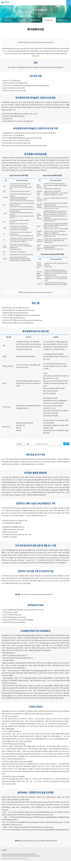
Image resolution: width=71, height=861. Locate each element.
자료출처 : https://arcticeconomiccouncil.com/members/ (34, 292)
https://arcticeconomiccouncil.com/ (42, 42)
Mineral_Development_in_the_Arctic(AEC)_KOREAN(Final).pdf (39, 841)
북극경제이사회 (49, 20)
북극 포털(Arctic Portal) (62, 20)
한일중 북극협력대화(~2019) (36, 20)
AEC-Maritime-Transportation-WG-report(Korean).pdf (36, 594)
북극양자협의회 (22, 20)
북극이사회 (8, 20)
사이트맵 (4, 850)
